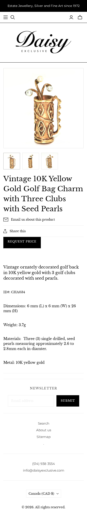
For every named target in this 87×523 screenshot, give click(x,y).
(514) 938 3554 (43, 464)
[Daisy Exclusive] (43, 42)
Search (43, 423)
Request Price (22, 241)
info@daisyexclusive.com (43, 470)
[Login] (71, 17)
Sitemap (44, 437)
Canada (41, 494)
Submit (68, 401)
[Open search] (12, 17)
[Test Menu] (5, 17)
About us (43, 430)
